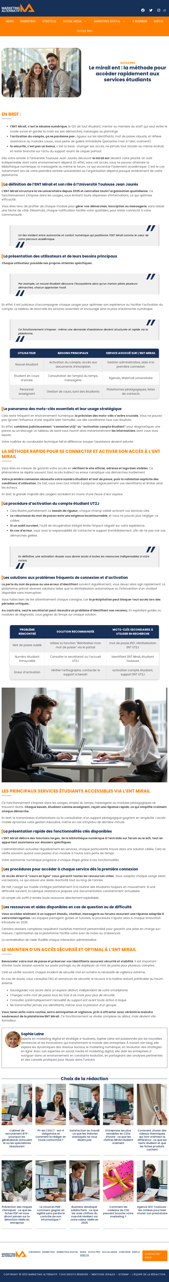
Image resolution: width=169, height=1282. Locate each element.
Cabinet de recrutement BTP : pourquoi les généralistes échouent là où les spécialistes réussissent (17, 1138)
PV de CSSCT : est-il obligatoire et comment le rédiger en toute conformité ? (50, 1135)
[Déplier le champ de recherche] (164, 10)
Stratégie (49, 21)
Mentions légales (103, 1274)
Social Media (72, 21)
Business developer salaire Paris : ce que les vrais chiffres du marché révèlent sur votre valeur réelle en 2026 (84, 1215)
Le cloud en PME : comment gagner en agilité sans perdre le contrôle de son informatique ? (51, 1213)
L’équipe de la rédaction (148, 1274)
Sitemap (123, 1274)
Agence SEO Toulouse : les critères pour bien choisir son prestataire (152, 1210)
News (10, 21)
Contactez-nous (153, 1255)
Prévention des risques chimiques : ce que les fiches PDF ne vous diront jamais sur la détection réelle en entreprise (17, 1215)
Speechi (84, 1255)
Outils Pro (84, 31)
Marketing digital (107, 21)
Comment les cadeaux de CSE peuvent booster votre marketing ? (118, 1211)
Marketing (28, 21)
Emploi (158, 21)
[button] (85, 21)
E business (140, 21)
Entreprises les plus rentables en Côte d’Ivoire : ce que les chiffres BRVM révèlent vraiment (118, 1137)
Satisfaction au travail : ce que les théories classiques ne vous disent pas (84, 1135)
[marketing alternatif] (18, 11)
